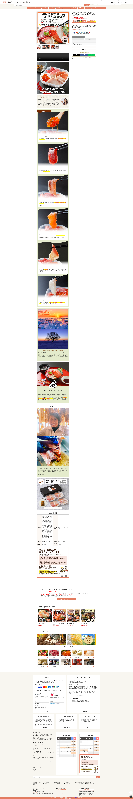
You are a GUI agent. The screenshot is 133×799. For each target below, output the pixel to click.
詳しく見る (49, 711)
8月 (47, 748)
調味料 (88, 7)
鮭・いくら (47, 738)
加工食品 (81, 7)
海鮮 (30, 7)
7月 (45, 748)
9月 (49, 748)
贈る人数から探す (36, 753)
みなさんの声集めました (43, 770)
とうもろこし (108, 4)
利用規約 (76, 797)
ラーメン (34, 740)
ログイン (113, 2)
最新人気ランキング (45, 757)
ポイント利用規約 (57, 783)
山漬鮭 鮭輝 (35, 745)
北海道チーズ (46, 739)
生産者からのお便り (36, 771)
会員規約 (45, 783)
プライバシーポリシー (71, 797)
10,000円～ (35, 764)
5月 (41, 748)
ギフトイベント (44, 752)
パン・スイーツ (38, 7)
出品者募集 (35, 783)
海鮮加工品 (49, 9)
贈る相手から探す (51, 752)
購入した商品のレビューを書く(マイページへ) (66, 599)
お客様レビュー (35, 770)
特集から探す (35, 757)
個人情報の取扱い (89, 782)
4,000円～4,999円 (47, 761)
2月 (35, 748)
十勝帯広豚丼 (40, 739)
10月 (51, 748)
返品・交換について (115, 0)
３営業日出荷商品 (36, 758)
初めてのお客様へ (93, 0)
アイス (50, 739)
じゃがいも (100, 4)
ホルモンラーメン (117, 4)
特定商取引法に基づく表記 (79, 782)
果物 (66, 7)
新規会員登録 (121, 0)
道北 (38, 767)
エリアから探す (35, 765)
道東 (34, 767)
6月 (43, 748)
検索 (87, 5)
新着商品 (39, 757)
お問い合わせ (99, 0)
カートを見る (128, 2)
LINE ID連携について (57, 782)
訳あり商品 (112, 4)
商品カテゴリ (42, 9)
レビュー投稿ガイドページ (49, 596)
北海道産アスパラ (36, 738)
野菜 (45, 7)
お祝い (34, 752)
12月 (36, 749)
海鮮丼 (51, 738)
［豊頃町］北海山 (75, 15)
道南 (41, 767)
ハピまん (96, 4)
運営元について (35, 792)
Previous (38, 28)
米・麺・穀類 (73, 7)
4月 (39, 748)
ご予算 (34, 760)
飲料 (95, 7)
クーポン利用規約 (68, 783)
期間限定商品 (52, 757)
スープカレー (39, 740)
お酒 (102, 7)
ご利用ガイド (109, 0)
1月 (33, 748)
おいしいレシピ (43, 771)
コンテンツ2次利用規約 (79, 783)
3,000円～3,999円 (40, 761)
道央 (36, 767)
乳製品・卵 (59, 7)
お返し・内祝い (38, 752)
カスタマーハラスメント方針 (90, 783)
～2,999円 (35, 761)
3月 (37, 748)
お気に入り (120, 2)
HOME (38, 9)
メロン (104, 4)
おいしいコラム (49, 771)
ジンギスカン (35, 739)
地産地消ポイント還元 (37, 782)
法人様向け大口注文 (127, 0)
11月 (34, 749)
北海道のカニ (42, 738)
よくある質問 (104, 0)
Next (68, 28)
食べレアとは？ (19, 2)
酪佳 (38, 745)
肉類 (52, 7)
